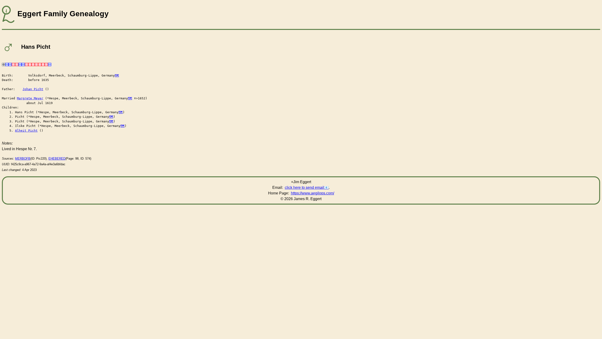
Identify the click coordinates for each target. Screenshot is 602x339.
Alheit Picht (26, 130)
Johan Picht (33, 89)
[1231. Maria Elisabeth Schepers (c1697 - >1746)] (36, 64)
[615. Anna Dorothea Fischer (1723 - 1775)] (33, 64)
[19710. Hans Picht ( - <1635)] (49, 64)
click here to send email (304, 188)
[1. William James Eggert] (3, 64)
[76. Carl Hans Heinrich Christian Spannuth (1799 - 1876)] (23, 64)
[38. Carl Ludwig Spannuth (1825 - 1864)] (20, 64)
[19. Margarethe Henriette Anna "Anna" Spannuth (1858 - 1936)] (16, 64)
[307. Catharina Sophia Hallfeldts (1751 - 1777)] (30, 64)
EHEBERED (56, 158)
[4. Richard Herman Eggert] (10, 64)
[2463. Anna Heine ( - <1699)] (39, 64)
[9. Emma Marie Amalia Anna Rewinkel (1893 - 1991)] (13, 64)
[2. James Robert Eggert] (6, 64)
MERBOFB (22, 158)
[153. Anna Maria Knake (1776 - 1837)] (26, 64)
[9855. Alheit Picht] (46, 64)
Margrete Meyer (30, 98)
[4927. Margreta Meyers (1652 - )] (43, 64)
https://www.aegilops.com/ (312, 193)
